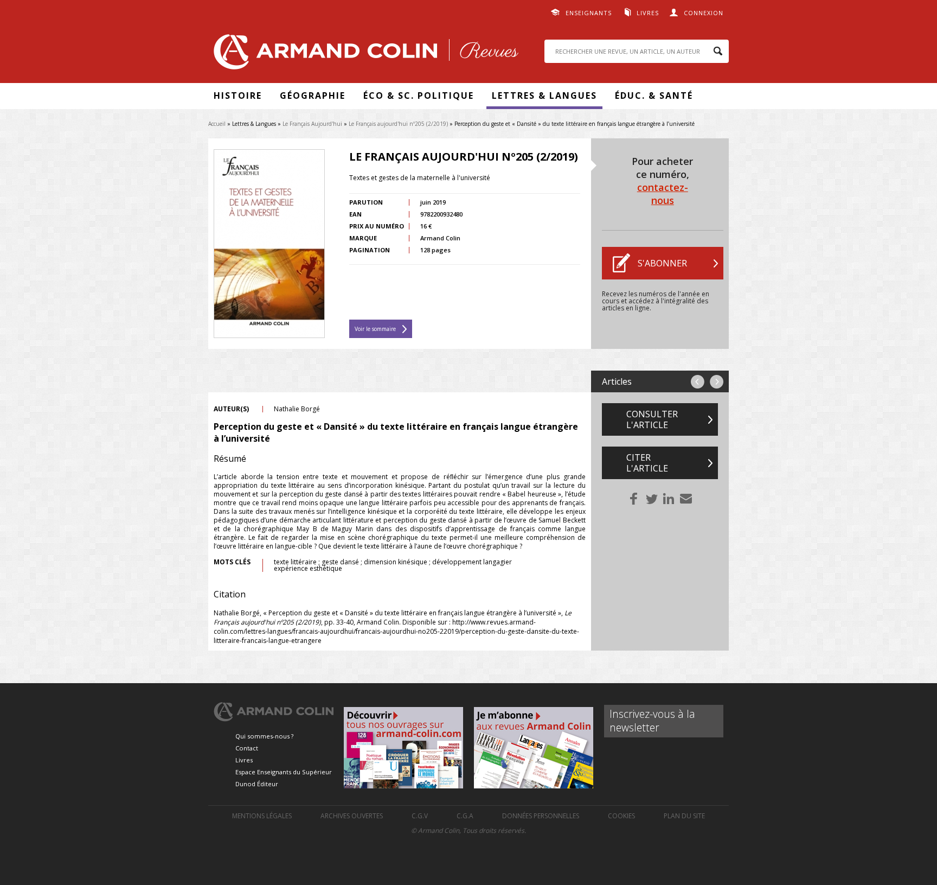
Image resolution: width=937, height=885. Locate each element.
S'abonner (662, 263)
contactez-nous (662, 194)
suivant (716, 382)
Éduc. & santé (654, 95)
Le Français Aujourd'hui (312, 124)
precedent (697, 382)
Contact (246, 748)
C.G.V (420, 815)
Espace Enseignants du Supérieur (283, 772)
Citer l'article (647, 462)
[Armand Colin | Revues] (363, 54)
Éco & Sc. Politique (418, 95)
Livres (648, 13)
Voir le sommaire (375, 329)
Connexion (703, 13)
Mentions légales (262, 815)
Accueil (217, 124)
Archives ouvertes (351, 815)
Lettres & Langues (544, 95)
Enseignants (589, 13)
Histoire (238, 95)
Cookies (621, 815)
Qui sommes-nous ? (264, 736)
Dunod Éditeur (256, 784)
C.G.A (465, 815)
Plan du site (684, 815)
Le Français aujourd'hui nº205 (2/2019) (398, 124)
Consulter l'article (652, 419)
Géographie (312, 95)
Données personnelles (540, 815)
